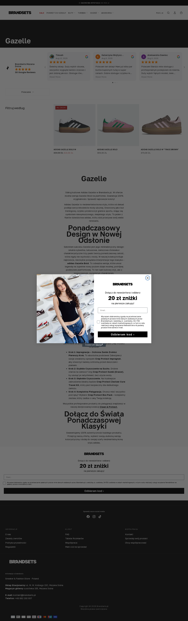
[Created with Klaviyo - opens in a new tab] (94, 345)
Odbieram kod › (123, 334)
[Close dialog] (147, 278)
